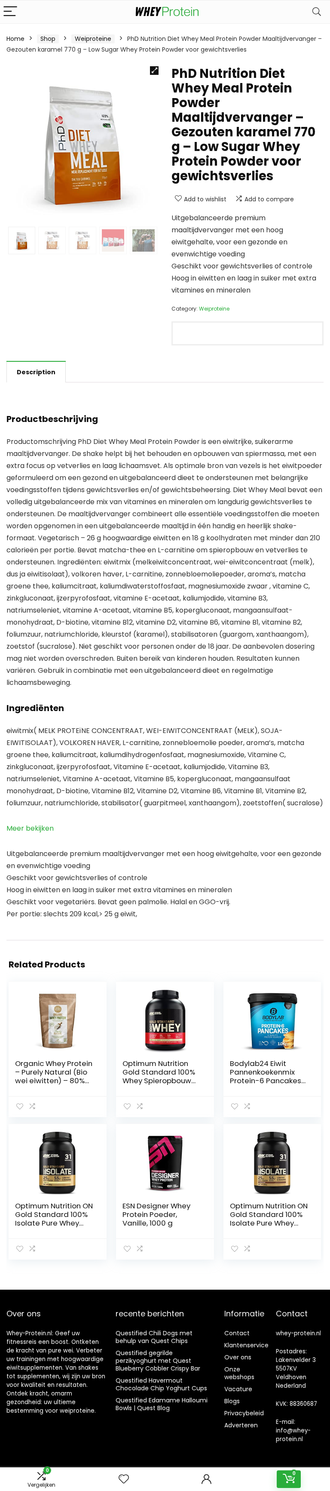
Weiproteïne (93, 38)
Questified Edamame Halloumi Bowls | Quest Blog (162, 1404)
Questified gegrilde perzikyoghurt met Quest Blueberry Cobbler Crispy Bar (158, 1361)
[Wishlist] (124, 1479)
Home (15, 38)
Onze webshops (239, 1373)
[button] (154, 70)
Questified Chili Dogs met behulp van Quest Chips (154, 1337)
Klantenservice (246, 1345)
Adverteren (241, 1425)
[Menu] (10, 11)
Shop (47, 38)
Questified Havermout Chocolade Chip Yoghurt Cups (161, 1384)
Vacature (238, 1389)
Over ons (237, 1357)
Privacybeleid (244, 1413)
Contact (237, 1333)
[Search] (316, 11)
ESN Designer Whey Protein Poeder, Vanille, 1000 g (156, 1214)
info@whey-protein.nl (293, 1434)
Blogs (232, 1401)
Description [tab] (36, 372)
